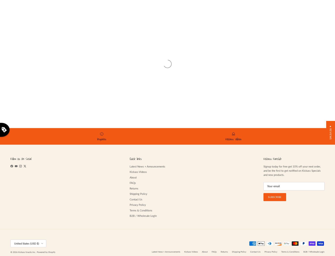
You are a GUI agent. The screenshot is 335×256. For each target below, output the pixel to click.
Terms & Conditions (141, 210)
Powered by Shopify (46, 252)
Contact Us (136, 199)
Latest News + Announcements (147, 166)
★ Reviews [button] (330, 132)
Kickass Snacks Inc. (27, 252)
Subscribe (275, 197)
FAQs (133, 182)
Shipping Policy (138, 193)
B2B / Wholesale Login (143, 215)
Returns (134, 188)
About (133, 177)
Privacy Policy (138, 204)
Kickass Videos (138, 171)
